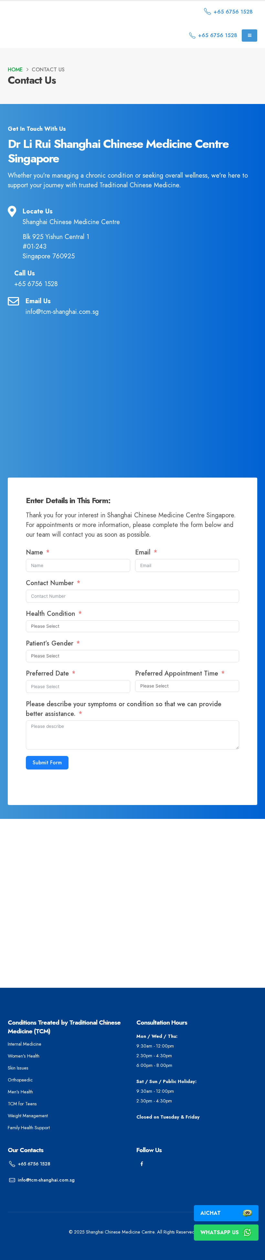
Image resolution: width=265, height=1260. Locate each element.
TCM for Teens (22, 1103)
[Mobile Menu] (249, 35)
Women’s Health (23, 1056)
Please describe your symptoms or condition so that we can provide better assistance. (123, 708)
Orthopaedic (20, 1080)
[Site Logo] (63, 12)
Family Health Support (29, 1127)
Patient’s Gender (50, 643)
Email (144, 552)
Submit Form (47, 762)
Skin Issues (18, 1068)
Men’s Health (20, 1092)
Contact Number (51, 583)
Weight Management (28, 1115)
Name (34, 552)
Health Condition (50, 613)
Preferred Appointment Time (176, 673)
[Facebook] (141, 1164)
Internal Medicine (24, 1044)
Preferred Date (47, 673)
